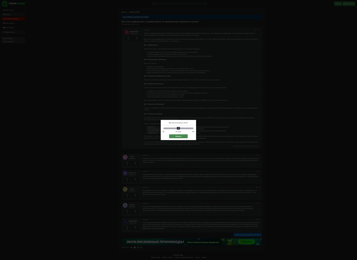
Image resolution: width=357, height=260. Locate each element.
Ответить (178, 136)
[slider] (178, 128)
